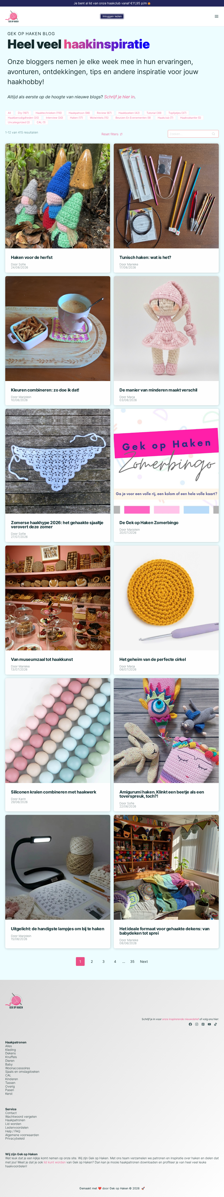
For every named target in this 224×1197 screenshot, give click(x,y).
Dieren (9, 1060)
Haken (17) (76, 117)
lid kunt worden (54, 1162)
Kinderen (11, 1079)
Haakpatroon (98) (79, 112)
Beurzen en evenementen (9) (133, 117)
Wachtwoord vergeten (21, 1116)
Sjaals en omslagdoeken (22, 1071)
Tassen (10, 1082)
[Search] (213, 134)
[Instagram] (197, 1024)
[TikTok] (215, 1024)
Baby (9, 1064)
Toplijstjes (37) (177, 112)
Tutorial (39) (154, 112)
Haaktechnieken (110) (49, 112)
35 (132, 961)
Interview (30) (54, 117)
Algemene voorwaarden (22, 1135)
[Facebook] (190, 1024)
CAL (8, 1075)
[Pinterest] (203, 1024)
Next (144, 961)
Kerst (8, 1093)
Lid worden (13, 1124)
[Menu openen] (216, 16)
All (9, 112)
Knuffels (11, 1057)
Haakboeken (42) (129, 112)
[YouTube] (209, 1024)
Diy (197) (23, 112)
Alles (8, 1046)
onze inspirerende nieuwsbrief (180, 1019)
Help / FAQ (12, 1131)
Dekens (10, 1053)
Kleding (10, 1049)
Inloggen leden (112, 16)
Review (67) (104, 112)
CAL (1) (41, 122)
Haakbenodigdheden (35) (23, 117)
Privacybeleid (15, 1138)
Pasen (9, 1090)
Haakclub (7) (165, 117)
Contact (11, 1113)
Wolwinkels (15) (99, 117)
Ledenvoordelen (16, 1127)
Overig (10, 1086)
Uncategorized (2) (19, 122)
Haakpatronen (15, 1120)
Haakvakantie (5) (190, 117)
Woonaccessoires (17, 1068)
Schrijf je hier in (119, 96)
